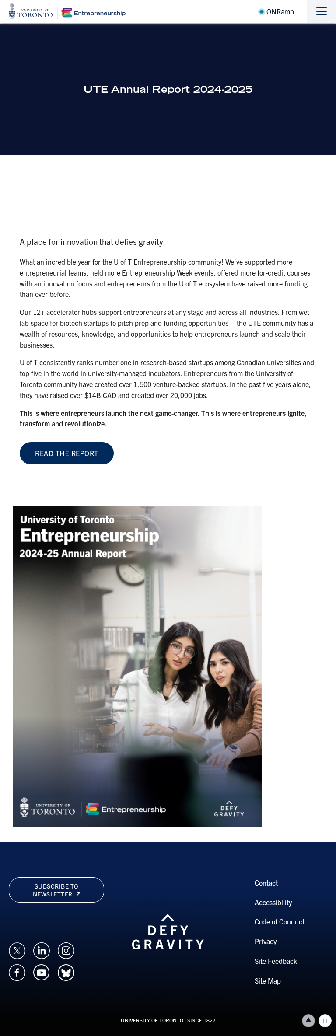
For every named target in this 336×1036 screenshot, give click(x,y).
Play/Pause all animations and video (325, 1020)
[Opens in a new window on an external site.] (17, 949)
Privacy (265, 941)
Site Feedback (276, 960)
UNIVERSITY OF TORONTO (152, 1020)
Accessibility (273, 902)
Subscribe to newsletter (56, 890)
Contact (266, 882)
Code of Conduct (279, 921)
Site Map (268, 980)
